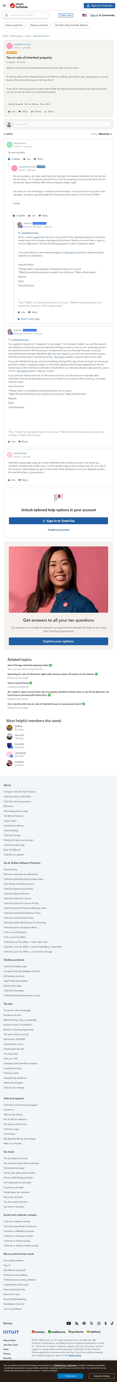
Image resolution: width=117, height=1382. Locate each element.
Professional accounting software (19, 1280)
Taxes (28, 36)
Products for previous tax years (19, 840)
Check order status (13, 986)
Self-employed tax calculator (17, 1182)
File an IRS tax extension (15, 1119)
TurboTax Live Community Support (21, 1105)
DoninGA (19, 744)
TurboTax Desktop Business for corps (22, 995)
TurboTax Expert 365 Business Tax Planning (25, 922)
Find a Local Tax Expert (15, 932)
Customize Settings (102, 1376)
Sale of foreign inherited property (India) (28, 665)
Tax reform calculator (14, 1206)
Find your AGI (11, 1058)
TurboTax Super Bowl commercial (20, 1226)
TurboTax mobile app (14, 845)
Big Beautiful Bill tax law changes (20, 1139)
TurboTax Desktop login (15, 966)
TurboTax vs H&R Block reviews (19, 1231)
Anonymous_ (20, 143)
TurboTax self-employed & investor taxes (23, 879)
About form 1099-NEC (14, 1039)
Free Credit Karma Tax (14, 1289)
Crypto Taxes (10, 821)
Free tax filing (10, 869)
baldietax (19, 762)
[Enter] (5, 15)
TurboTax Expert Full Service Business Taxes (25, 908)
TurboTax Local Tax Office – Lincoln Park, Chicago (28, 951)
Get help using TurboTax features (71, 25)
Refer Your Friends (12, 1143)
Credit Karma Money (14, 825)
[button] (65, 15)
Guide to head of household (18, 1024)
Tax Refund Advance (13, 816)
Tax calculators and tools (16, 1158)
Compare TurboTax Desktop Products (22, 971)
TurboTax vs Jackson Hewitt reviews (21, 1245)
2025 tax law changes (14, 1087)
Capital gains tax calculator (17, 1192)
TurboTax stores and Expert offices (20, 927)
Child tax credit (11, 1073)
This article (59, 357)
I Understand (70, 1376)
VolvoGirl (19, 735)
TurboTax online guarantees (17, 801)
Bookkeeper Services (14, 1304)
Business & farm (41, 36)
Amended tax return (13, 1044)
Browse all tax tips (12, 1015)
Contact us (9, 1109)
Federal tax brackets (13, 1082)
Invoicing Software (13, 1309)
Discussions (17, 36)
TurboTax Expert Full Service (17, 898)
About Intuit (9, 1340)
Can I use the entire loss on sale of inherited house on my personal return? (45, 704)
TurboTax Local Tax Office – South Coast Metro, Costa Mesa (33, 947)
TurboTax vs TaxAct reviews (17, 1241)
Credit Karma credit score (16, 1284)
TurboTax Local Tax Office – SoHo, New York (25, 942)
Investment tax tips (13, 1068)
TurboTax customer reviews (17, 1221)
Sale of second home (18, 683)
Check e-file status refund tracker (19, 1173)
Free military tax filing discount (19, 884)
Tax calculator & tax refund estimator (21, 1163)
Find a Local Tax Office (15, 937)
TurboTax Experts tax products (18, 888)
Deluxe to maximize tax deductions (21, 874)
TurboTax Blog (11, 830)
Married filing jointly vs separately (20, 1020)
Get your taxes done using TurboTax (25, 669)
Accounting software (14, 1260)
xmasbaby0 (20, 753)
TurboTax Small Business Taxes (19, 918)
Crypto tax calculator (14, 1187)
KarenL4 (28, 223)
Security (7, 1358)
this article (70, 252)
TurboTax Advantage (14, 990)
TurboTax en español (14, 854)
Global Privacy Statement (65, 1365)
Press (5, 1349)
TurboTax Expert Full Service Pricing (21, 903)
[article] (58, 152)
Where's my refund (13, 1114)
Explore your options (58, 641)
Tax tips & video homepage (17, 1010)
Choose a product (39, 25)
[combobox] (25, 15)
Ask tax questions (13, 25)
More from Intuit (12, 1294)
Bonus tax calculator (13, 1197)
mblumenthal (20, 453)
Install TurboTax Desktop (16, 981)
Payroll (7, 1265)
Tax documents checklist (15, 1202)
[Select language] (84, 15)
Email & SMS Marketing (15, 1299)
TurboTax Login (11, 1129)
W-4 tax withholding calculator (18, 1177)
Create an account (58, 529)
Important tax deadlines (15, 1078)
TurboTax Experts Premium (17, 893)
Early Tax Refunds (12, 849)
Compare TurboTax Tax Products (19, 791)
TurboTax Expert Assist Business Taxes (22, 913)
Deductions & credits (18, 678)
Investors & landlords (18, 687)
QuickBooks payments (14, 1270)
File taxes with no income (16, 1034)
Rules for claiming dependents (19, 1029)
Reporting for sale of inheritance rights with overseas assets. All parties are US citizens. (51, 674)
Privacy (6, 1353)
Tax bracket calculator (14, 1168)
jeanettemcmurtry (22, 44)
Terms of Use (74, 1355)
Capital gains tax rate (14, 1049)
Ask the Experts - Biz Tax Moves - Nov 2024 (29, 104)
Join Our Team (10, 1345)
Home (5, 36)
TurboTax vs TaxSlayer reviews (18, 1236)
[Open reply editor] (58, 124)
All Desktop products (14, 976)
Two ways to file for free (15, 1124)
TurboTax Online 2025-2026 (17, 796)
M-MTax (18, 726)
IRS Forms (8, 806)
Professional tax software (15, 1275)
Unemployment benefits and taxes (20, 1063)
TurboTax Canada (12, 835)
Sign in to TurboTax (61, 521)
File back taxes (11, 1054)
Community (9, 1134)
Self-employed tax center (16, 811)
